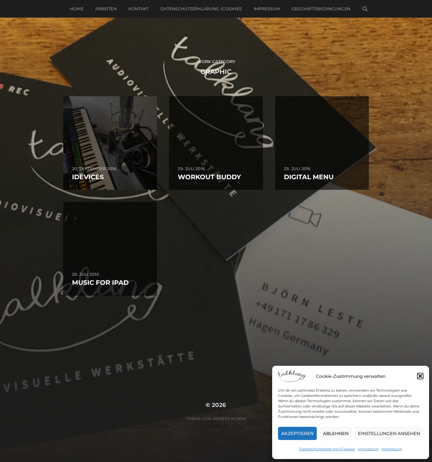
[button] (420, 376)
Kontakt (138, 8)
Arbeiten (106, 8)
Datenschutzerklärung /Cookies (327, 449)
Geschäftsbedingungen (321, 8)
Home (76, 8)
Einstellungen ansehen (389, 433)
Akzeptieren (297, 433)
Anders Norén (229, 418)
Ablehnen (336, 433)
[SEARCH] (365, 9)
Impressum (368, 449)
